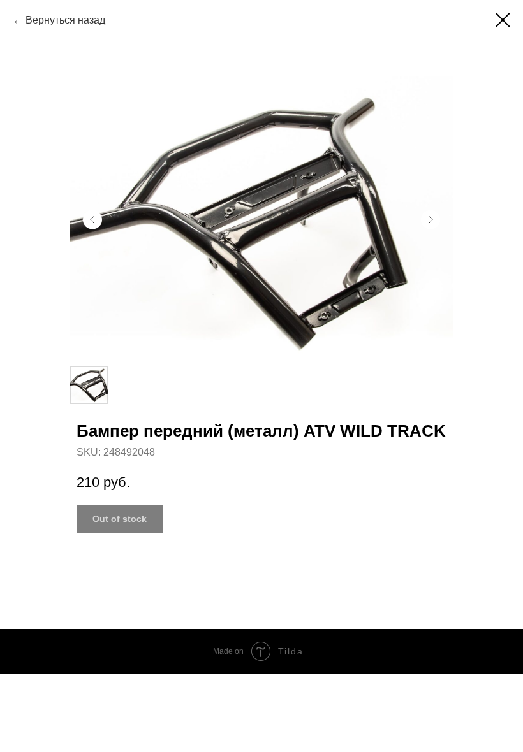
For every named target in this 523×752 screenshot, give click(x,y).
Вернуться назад (65, 20)
